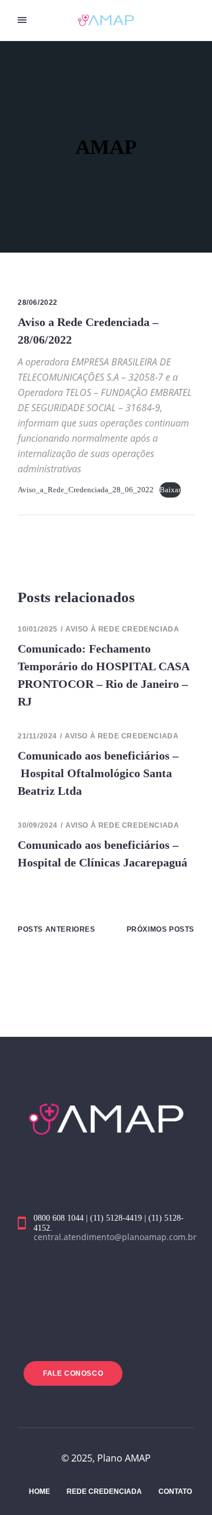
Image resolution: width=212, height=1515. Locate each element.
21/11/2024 (37, 736)
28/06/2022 (38, 302)
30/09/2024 (38, 825)
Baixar (170, 490)
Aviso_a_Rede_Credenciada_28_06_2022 (86, 490)
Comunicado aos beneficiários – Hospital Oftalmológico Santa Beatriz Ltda (98, 773)
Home (39, 1491)
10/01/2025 (38, 629)
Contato (175, 1491)
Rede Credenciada (104, 1491)
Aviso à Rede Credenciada (122, 629)
